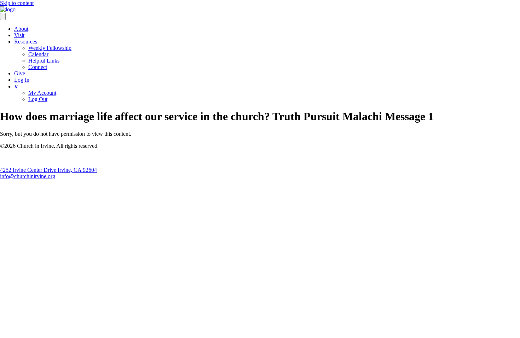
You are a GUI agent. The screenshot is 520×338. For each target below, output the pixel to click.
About (21, 29)
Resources (25, 42)
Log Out (37, 99)
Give (19, 73)
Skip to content (17, 3)
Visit (19, 35)
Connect (37, 67)
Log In (21, 80)
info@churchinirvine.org (27, 176)
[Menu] (3, 16)
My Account (42, 93)
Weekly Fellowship (49, 48)
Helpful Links (43, 61)
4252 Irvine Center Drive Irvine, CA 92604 (48, 170)
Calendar (38, 54)
